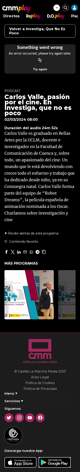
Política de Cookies (40, 383)
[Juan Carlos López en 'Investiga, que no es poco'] (29, 294)
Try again (40, 69)
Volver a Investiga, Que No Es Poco (37, 31)
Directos (11, 16)
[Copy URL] (40, 60)
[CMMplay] (16, 8)
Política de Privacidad (40, 389)
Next (73, 295)
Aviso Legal (40, 377)
